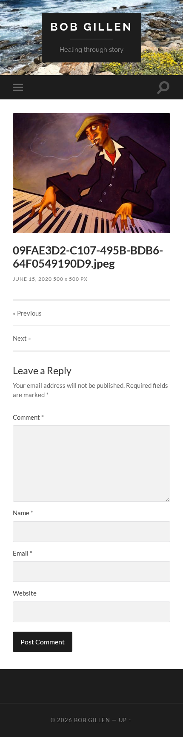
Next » (22, 338)
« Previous (27, 313)
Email (22, 553)
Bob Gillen (91, 26)
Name (23, 513)
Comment (28, 417)
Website (25, 593)
